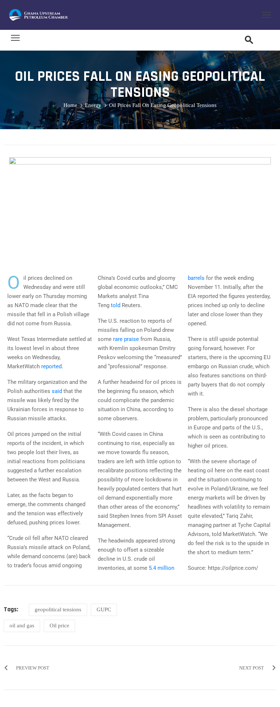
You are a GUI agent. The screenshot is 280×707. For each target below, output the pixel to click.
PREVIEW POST (32, 668)
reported (51, 366)
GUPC (104, 609)
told (115, 305)
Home (70, 105)
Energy (93, 105)
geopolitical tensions (58, 609)
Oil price (59, 625)
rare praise (126, 339)
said (57, 391)
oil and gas (21, 625)
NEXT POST (251, 668)
